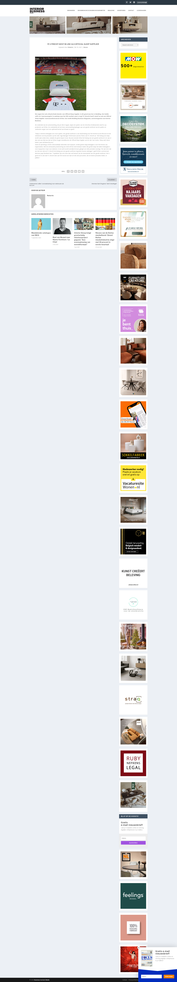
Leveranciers (141, 10)
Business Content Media (41, 980)
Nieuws (85, 47)
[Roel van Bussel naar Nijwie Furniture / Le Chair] (62, 226)
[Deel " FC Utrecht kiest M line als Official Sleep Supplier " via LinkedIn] (75, 171)
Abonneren (71, 10)
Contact (131, 10)
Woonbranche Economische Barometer (91, 10)
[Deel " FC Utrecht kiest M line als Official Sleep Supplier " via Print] (83, 171)
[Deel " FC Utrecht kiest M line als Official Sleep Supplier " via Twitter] (72, 171)
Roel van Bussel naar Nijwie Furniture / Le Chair (61, 239)
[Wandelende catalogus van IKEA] (41, 224)
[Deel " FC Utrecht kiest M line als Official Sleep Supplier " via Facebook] (68, 171)
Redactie (70, 47)
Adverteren (121, 10)
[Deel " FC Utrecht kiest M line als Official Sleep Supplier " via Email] (79, 171)
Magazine (111, 10)
